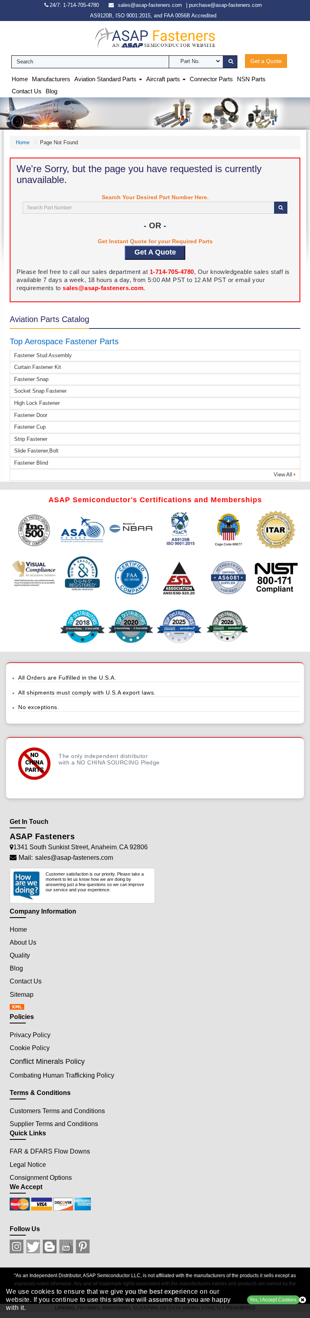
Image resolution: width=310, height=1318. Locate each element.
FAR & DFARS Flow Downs (50, 1151)
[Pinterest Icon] (83, 1246)
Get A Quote (155, 252)
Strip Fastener (30, 439)
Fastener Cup (30, 427)
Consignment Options (41, 1177)
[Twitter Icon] (33, 1246)
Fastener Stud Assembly (43, 355)
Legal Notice (28, 1164)
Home (20, 79)
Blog (51, 91)
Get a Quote (266, 61)
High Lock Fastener (37, 403)
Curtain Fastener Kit (37, 367)
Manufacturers (51, 79)
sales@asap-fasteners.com (150, 5)
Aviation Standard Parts (106, 79)
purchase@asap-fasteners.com (225, 5)
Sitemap (22, 994)
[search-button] (230, 62)
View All (284, 475)
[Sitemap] (19, 1007)
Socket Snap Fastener (40, 391)
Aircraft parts (164, 79)
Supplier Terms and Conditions (54, 1123)
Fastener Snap (31, 379)
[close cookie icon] (302, 1300)
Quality (20, 955)
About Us (23, 942)
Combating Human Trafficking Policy (62, 1075)
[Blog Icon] (50, 1246)
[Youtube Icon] (66, 1246)
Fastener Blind (31, 463)
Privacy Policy (30, 1035)
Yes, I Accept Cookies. (273, 1300)
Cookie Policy (30, 1047)
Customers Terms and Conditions (57, 1110)
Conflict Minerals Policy (47, 1061)
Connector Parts (211, 79)
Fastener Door (30, 415)
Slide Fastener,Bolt (36, 451)
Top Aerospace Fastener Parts (64, 341)
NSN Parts (251, 79)
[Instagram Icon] (16, 1246)
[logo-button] (155, 37)
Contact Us (27, 91)
